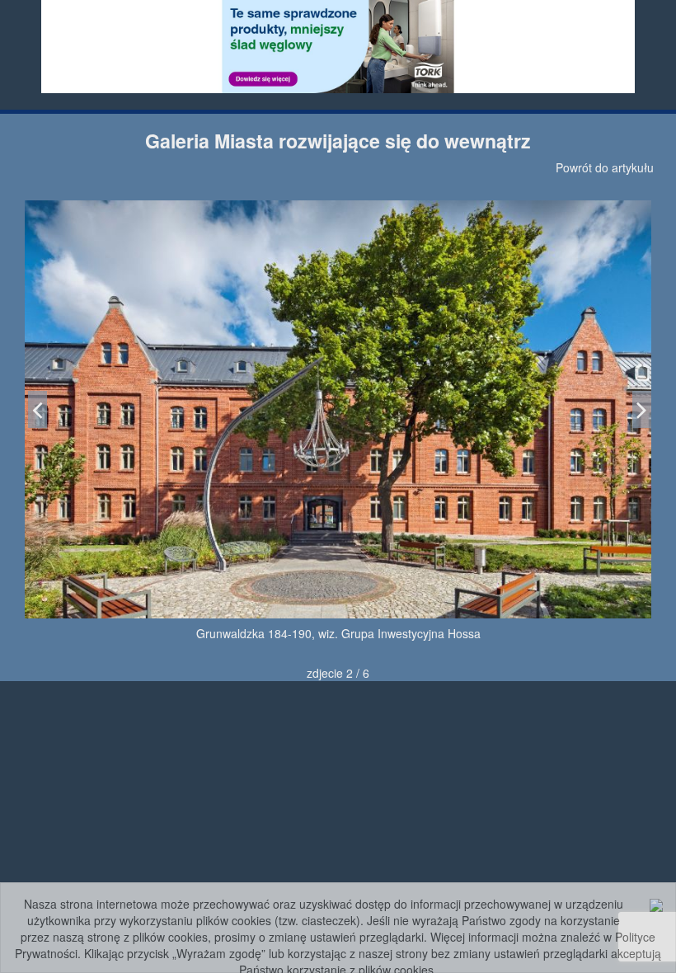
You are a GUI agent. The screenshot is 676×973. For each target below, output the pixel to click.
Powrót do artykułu (605, 167)
